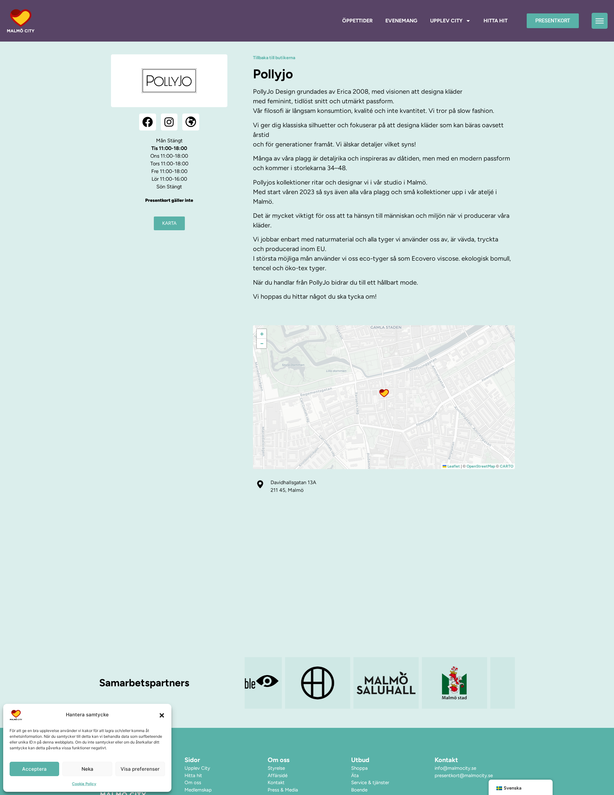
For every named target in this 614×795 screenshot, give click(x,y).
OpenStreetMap (481, 466)
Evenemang (401, 21)
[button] (162, 715)
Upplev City (446, 21)
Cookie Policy (84, 784)
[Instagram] (169, 122)
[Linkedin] (461, 784)
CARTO (506, 466)
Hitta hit (496, 21)
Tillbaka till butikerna (274, 57)
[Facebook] (147, 122)
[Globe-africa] (190, 122)
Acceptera (34, 769)
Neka (87, 769)
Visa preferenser (140, 769)
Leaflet (453, 466)
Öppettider (357, 21)
